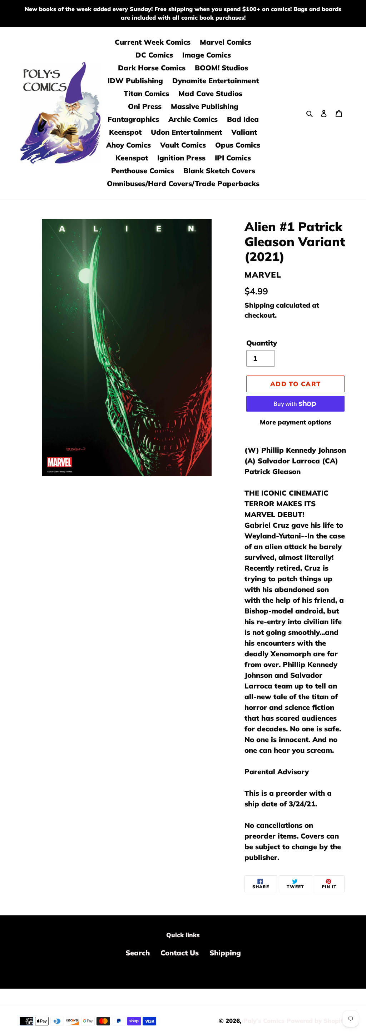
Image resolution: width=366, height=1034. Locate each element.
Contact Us (179, 952)
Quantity (261, 342)
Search (137, 952)
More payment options (295, 422)
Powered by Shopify (316, 1020)
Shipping (259, 305)
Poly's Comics (264, 1020)
